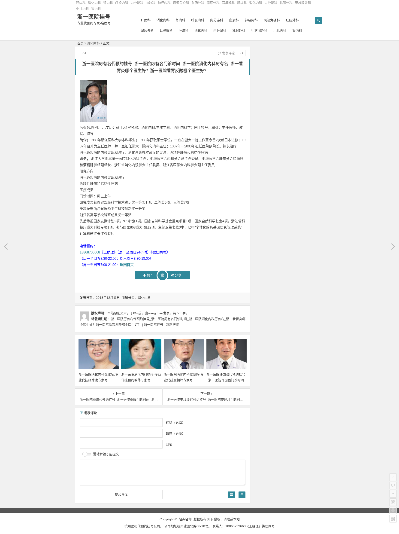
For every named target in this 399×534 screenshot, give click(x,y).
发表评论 (228, 53)
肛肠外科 (197, 3)
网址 (169, 444)
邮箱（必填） (175, 433)
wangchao (155, 313)
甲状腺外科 (303, 3)
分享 (178, 275)
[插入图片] (231, 494)
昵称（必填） (175, 422)
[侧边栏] (241, 53)
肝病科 (81, 3)
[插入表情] (242, 494)
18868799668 (90, 252)
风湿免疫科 (181, 3)
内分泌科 (136, 3)
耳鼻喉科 (228, 3)
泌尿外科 (213, 3)
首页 (80, 43)
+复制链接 (171, 325)
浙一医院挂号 (93, 17)
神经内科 (164, 3)
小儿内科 (82, 8)
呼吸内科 (121, 3)
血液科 (150, 3)
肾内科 (108, 3)
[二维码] (393, 518)
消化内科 (94, 3)
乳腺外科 (286, 3)
